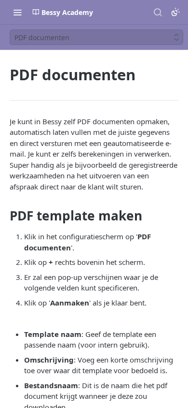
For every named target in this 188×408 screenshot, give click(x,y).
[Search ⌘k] (157, 12)
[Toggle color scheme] (175, 12)
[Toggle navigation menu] (17, 12)
